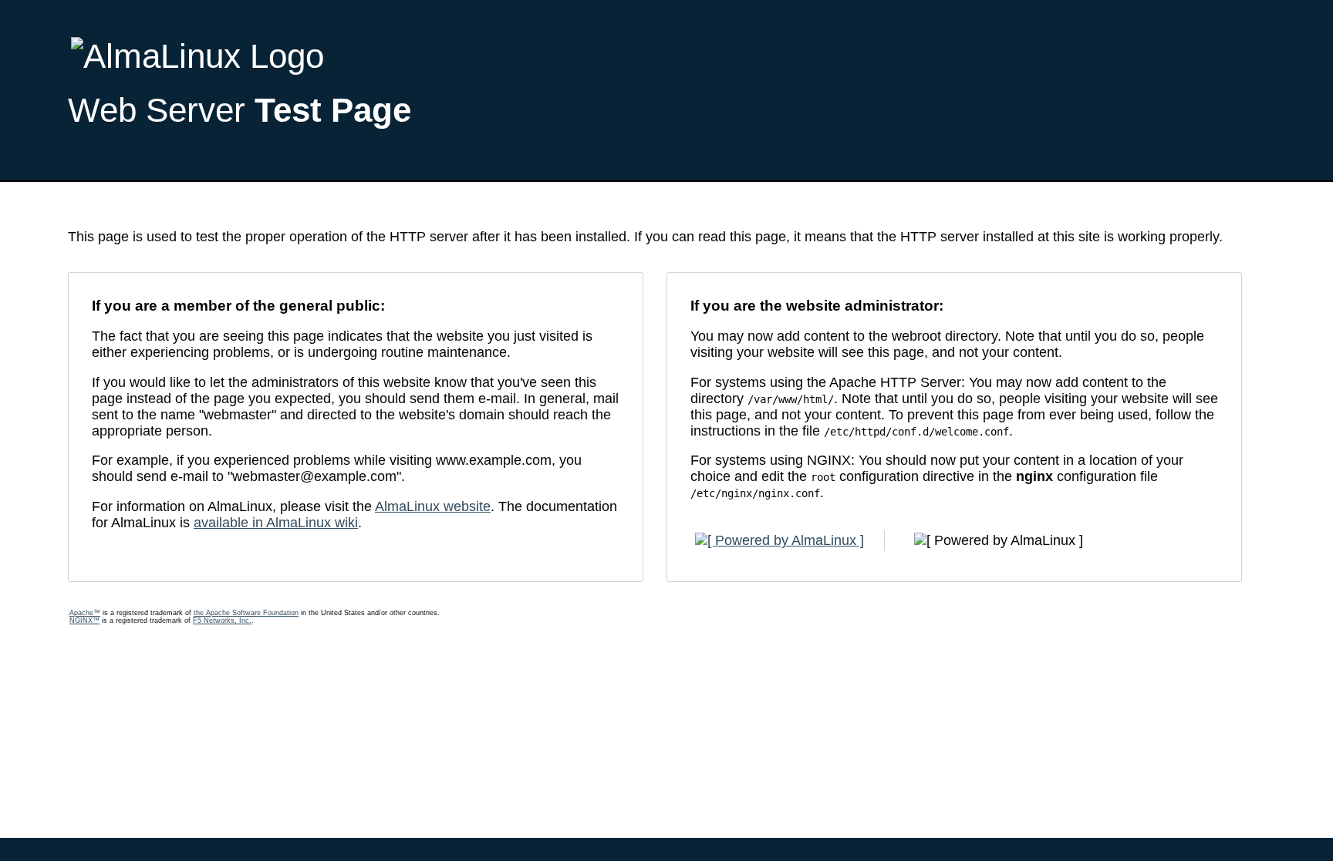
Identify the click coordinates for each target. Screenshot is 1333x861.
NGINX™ (84, 620)
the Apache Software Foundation (246, 613)
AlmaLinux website (433, 506)
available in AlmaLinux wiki (276, 522)
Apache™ (84, 613)
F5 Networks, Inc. (222, 620)
